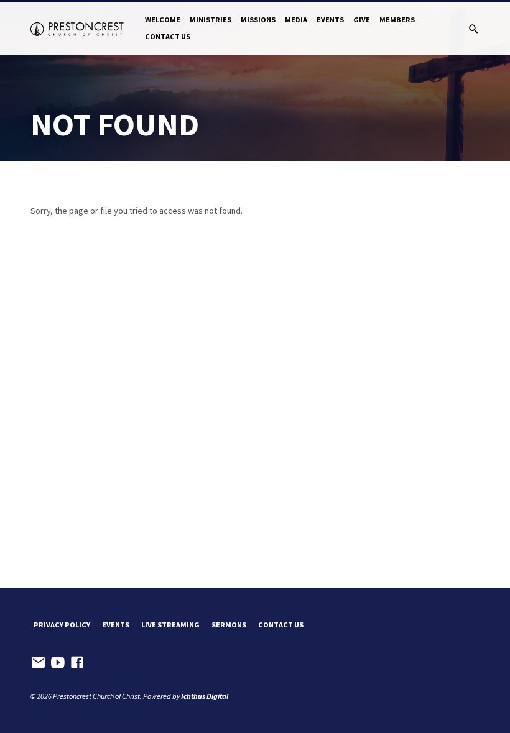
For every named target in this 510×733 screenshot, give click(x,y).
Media (296, 19)
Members (397, 19)
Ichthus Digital (204, 696)
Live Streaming (170, 624)
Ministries (210, 19)
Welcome (162, 19)
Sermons (228, 624)
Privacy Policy (62, 624)
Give (361, 19)
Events (330, 19)
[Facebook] (77, 662)
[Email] (38, 662)
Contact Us (167, 36)
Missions (258, 19)
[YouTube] (58, 662)
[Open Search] (474, 29)
